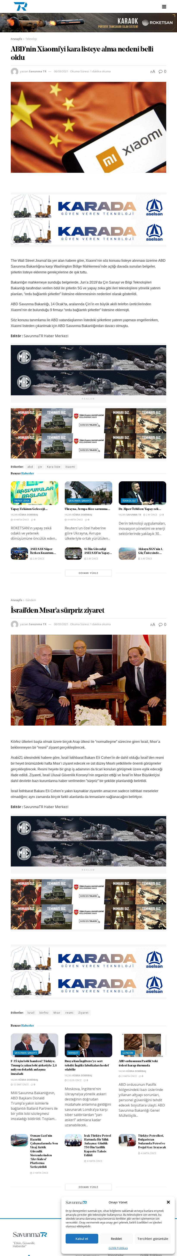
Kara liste (53, 467)
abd (30, 467)
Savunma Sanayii (79, 500)
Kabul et (82, 1238)
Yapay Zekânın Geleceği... (29, 509)
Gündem (30, 600)
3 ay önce (146, 558)
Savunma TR (37, 71)
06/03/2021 (61, 71)
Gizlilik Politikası (118, 1248)
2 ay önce (151, 514)
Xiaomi (70, 467)
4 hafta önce (21, 519)
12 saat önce (21, 1084)
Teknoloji (31, 39)
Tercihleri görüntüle (152, 1238)
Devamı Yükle (88, 573)
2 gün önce (74, 1080)
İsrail (31, 1012)
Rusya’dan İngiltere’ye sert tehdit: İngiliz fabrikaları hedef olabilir (87, 1065)
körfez (44, 1012)
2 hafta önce (129, 1076)
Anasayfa (16, 39)
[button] (168, 1202)
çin (40, 467)
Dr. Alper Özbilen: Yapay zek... (140, 509)
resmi (69, 1012)
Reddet (116, 1238)
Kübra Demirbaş (28, 514)
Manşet (73, 1052)
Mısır (57, 1012)
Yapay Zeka (21, 500)
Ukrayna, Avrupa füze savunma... (87, 509)
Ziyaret (83, 1012)
